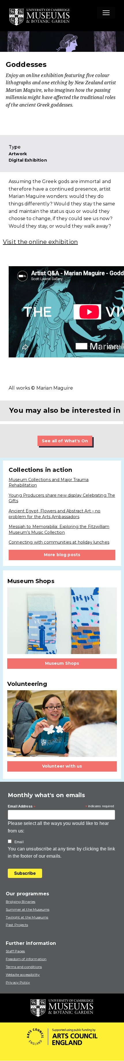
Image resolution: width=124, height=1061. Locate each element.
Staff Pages (15, 951)
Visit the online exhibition (40, 241)
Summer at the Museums (27, 909)
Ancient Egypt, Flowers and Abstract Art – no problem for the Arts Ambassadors (55, 513)
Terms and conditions (24, 967)
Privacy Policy (18, 982)
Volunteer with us (62, 766)
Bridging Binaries (20, 901)
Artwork (18, 153)
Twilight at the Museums (27, 917)
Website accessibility (23, 974)
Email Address (21, 806)
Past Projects (17, 925)
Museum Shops (62, 663)
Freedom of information (26, 959)
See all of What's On (65, 440)
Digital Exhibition (28, 160)
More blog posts (62, 554)
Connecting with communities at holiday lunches (59, 542)
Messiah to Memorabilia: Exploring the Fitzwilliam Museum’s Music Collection (59, 529)
